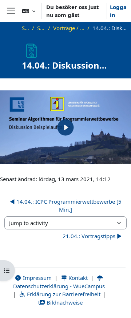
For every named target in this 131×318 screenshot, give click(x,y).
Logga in (118, 11)
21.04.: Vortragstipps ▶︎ (92, 236)
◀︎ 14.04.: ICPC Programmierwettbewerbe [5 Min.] (66, 205)
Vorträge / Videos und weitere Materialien (68, 28)
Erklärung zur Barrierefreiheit (62, 294)
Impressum (36, 277)
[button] (28, 11)
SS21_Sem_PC (41, 28)
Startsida (25, 28)
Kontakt (77, 277)
